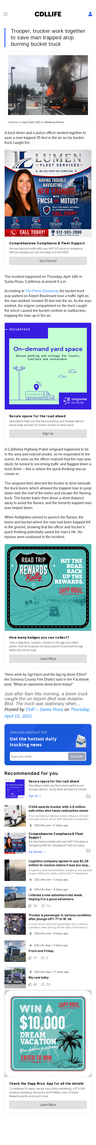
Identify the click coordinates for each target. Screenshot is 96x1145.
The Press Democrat (41, 291)
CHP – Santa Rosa (44, 709)
